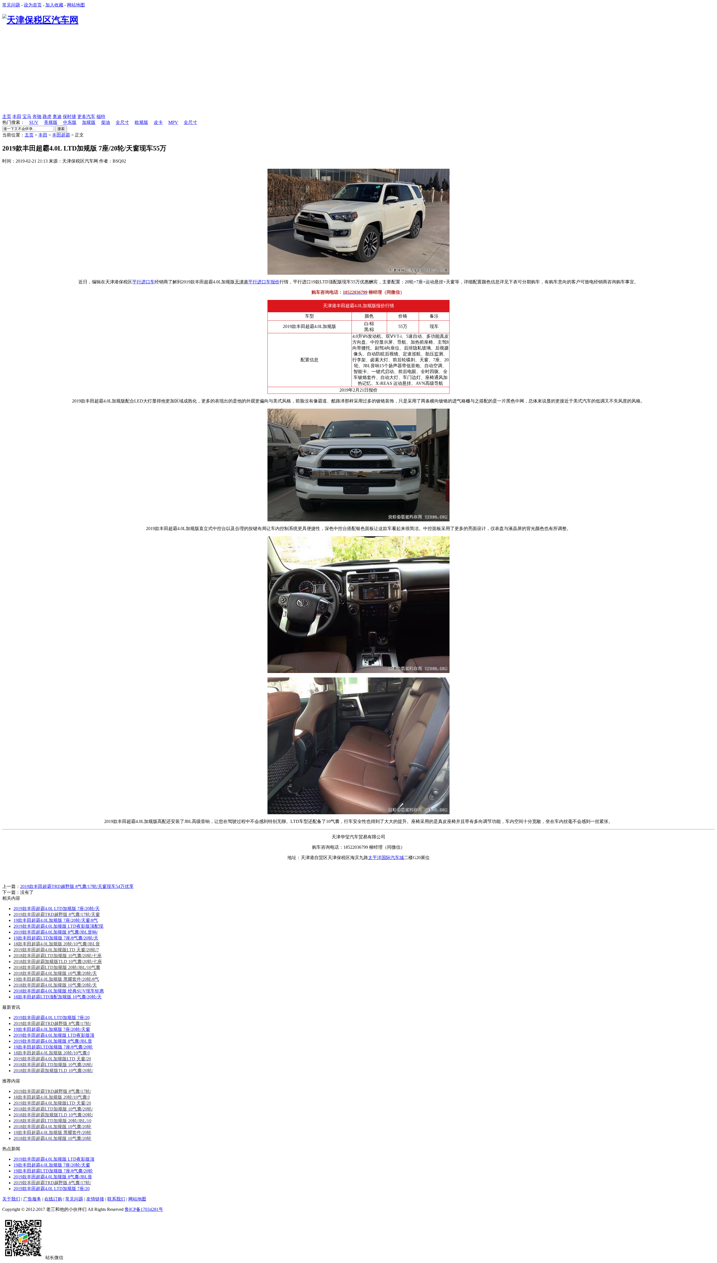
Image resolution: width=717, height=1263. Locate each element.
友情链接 (95, 1199)
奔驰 (36, 116)
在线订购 (53, 1199)
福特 (100, 116)
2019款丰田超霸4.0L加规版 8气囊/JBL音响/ (55, 932)
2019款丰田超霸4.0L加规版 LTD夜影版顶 (53, 1035)
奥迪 (57, 116)
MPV (173, 122)
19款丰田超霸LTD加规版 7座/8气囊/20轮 (53, 1047)
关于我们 (11, 1199)
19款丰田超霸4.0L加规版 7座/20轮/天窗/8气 (55, 920)
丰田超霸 (61, 135)
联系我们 (116, 1199)
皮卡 (158, 122)
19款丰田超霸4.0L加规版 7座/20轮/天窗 (51, 1029)
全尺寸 (122, 122)
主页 (6, 116)
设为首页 (33, 5)
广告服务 (32, 1199)
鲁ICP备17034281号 (144, 1209)
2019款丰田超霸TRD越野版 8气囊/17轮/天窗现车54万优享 (77, 886)
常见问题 (11, 5)
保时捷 (69, 116)
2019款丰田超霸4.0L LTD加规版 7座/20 (51, 1017)
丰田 (16, 116)
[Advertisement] (358, 72)
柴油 (105, 122)
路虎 (47, 116)
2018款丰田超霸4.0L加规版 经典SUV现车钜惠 (58, 991)
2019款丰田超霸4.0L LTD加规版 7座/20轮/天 (56, 908)
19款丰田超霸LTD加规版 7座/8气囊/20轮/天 (55, 938)
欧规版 (141, 122)
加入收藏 (54, 5)
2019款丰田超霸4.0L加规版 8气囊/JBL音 (52, 1041)
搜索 (61, 129)
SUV (33, 122)
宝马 (26, 116)
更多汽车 (86, 116)
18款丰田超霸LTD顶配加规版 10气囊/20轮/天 (57, 996)
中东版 (69, 122)
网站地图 (76, 5)
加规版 (89, 122)
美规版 (50, 122)
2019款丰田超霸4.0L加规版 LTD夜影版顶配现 (58, 926)
